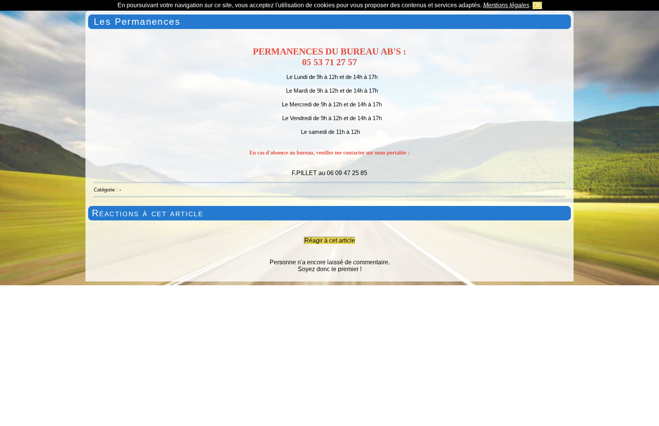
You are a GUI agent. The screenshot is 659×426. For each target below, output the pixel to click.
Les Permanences (137, 21)
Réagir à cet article (329, 240)
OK (537, 5)
